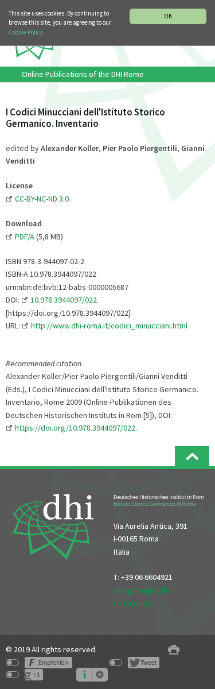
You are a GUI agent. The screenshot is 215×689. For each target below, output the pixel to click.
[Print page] (173, 649)
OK (168, 16)
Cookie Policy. (27, 32)
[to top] (192, 456)
